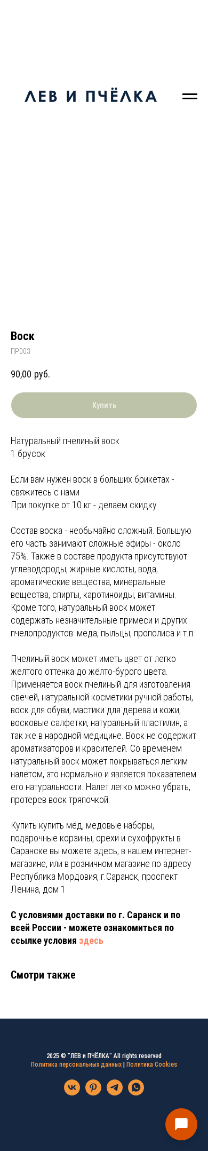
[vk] (72, 1092)
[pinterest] (93, 1092)
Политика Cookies (151, 1064)
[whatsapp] (136, 1092)
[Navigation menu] (189, 96)
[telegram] (115, 1092)
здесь (91, 940)
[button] (181, 1124)
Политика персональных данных (76, 1064)
